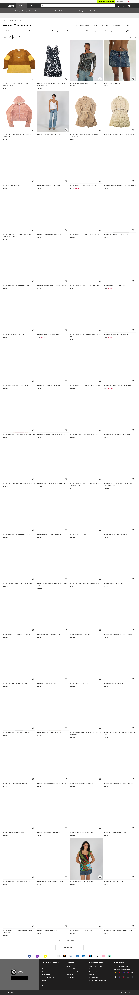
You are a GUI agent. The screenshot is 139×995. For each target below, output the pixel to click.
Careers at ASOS (70, 969)
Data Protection (46, 983)
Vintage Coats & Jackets (100, 25)
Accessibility (128, 992)
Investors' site (69, 974)
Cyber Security (70, 977)
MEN (32, 6)
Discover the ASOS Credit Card (97, 980)
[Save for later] (33, 79)
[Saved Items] (124, 5)
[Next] (134, 25)
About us (68, 966)
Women (12, 20)
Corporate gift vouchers (95, 972)
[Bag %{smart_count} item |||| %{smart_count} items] (128, 5)
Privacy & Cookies (114, 992)
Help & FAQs (120, 1)
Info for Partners (93, 977)
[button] (115, 972)
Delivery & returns (47, 972)
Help (43, 966)
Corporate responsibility (72, 972)
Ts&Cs (121, 992)
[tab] (11, 10)
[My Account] (119, 5)
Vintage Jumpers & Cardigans (121, 25)
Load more (69, 947)
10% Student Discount (48, 977)
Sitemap (44, 980)
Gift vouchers (93, 969)
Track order (45, 969)
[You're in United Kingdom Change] (128, 1)
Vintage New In (84, 25)
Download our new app (106, 1)
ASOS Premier (46, 974)
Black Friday (92, 974)
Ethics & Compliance (47, 986)
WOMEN (22, 6)
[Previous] (76, 25)
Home (4, 20)
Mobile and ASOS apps (95, 966)
